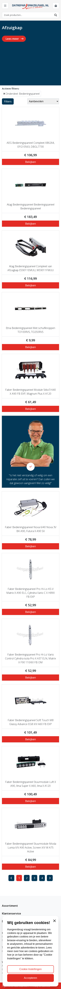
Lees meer (13, 39)
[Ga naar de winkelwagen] (56, 6)
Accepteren (30, 978)
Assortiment (10, 905)
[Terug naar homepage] (30, 6)
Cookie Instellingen (30, 969)
